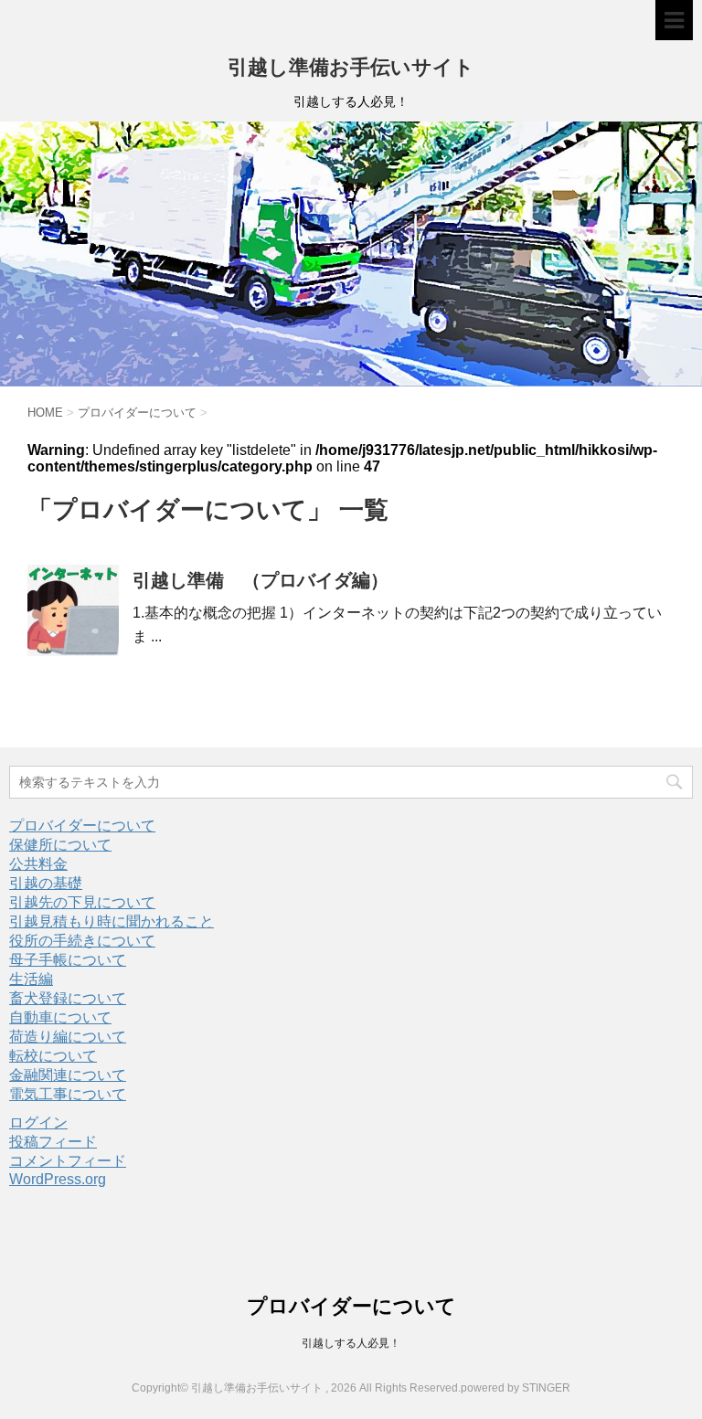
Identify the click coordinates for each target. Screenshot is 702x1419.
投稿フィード (53, 1141)
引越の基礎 (45, 883)
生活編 (31, 979)
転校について (53, 1056)
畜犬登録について (67, 998)
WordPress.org (57, 1179)
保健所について (60, 844)
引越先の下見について (82, 902)
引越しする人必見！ (351, 1343)
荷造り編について (67, 1036)
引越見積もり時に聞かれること (111, 921)
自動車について (60, 1017)
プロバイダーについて (82, 825)
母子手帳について (67, 960)
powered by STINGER (515, 1388)
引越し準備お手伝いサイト (351, 67)
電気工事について (67, 1094)
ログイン (38, 1122)
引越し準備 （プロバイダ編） (260, 580)
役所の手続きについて (82, 940)
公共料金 (38, 864)
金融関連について (67, 1075)
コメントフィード (67, 1161)
